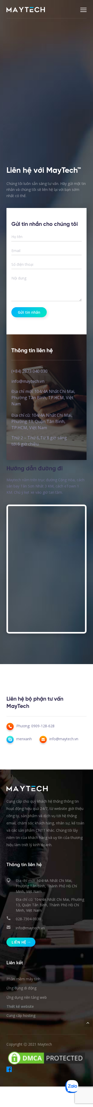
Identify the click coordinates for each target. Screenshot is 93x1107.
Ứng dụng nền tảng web (26, 997)
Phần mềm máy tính (23, 978)
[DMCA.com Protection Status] (46, 1057)
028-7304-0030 (28, 918)
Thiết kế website (20, 1006)
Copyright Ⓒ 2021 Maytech (29, 1044)
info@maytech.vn (30, 927)
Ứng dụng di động (21, 988)
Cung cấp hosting (20, 1015)
